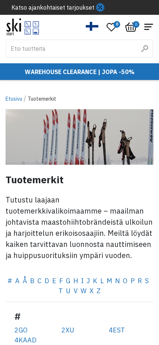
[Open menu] (148, 27)
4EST (117, 330)
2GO (21, 330)
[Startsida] (23, 27)
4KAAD (25, 340)
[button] (92, 26)
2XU (67, 330)
